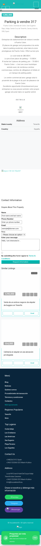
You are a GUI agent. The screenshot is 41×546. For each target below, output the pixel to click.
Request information (20, 262)
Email (3, 225)
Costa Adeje (9, 429)
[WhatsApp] (27, 530)
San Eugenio (9, 440)
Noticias (8, 386)
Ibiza (6, 418)
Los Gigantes (10, 448)
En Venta (34, 273)
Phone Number (7, 219)
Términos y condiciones (14, 397)
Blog (6, 382)
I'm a (3, 232)
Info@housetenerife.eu (14, 482)
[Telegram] (24, 530)
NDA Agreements (11, 405)
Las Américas (10, 436)
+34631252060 (11, 462)
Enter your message (9, 237)
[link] (20, 284)
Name (3, 213)
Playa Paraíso (10, 444)
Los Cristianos (10, 433)
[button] (20, 10)
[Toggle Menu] (3, 4)
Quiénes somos (11, 390)
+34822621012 (11, 460)
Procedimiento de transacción (16, 393)
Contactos (8, 401)
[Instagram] (20, 530)
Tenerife (8, 414)
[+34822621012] (36, 4)
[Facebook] (13, 530)
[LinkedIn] (17, 530)
